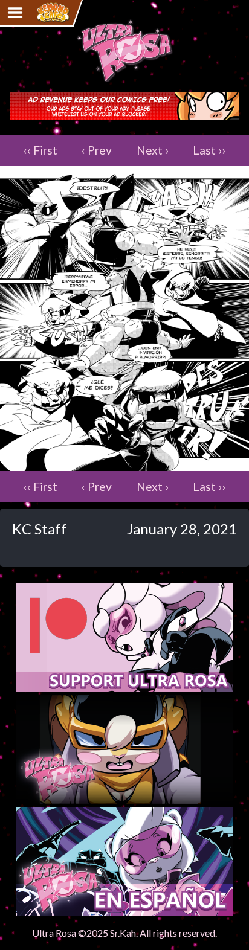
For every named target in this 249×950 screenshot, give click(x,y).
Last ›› (209, 150)
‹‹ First (40, 150)
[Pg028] (124, 464)
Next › (153, 150)
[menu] (15, 12)
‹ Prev (97, 150)
